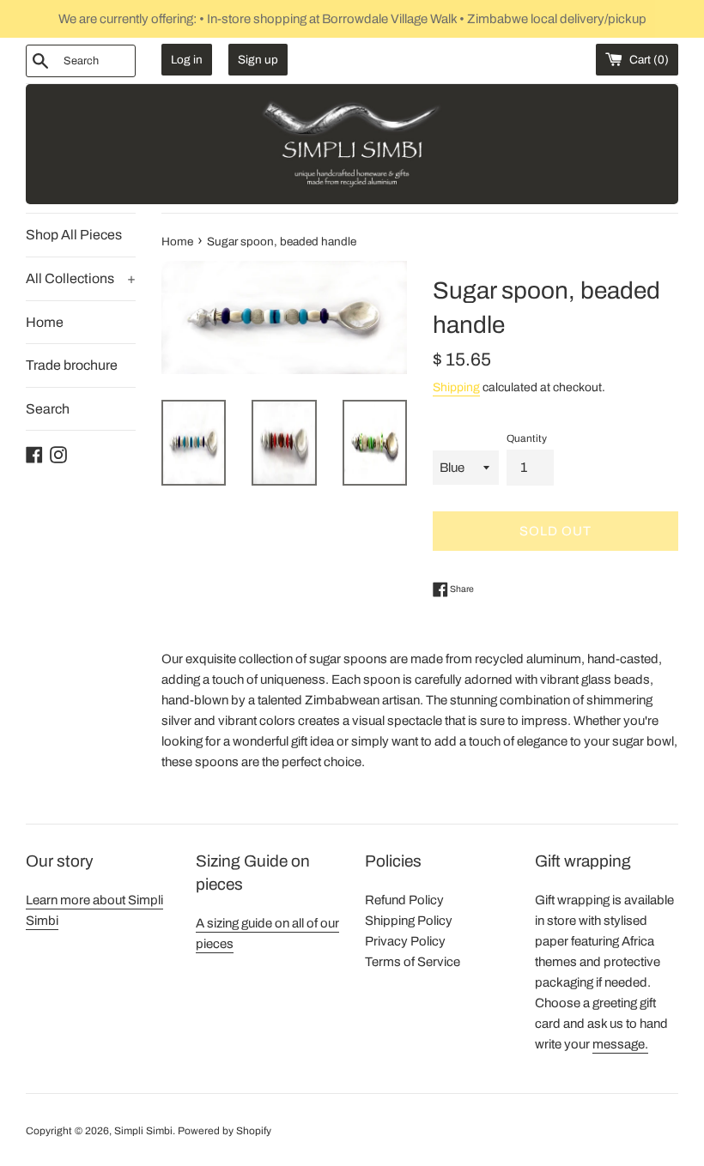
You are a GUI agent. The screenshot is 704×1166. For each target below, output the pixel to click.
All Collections (81, 278)
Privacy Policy (405, 941)
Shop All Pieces (74, 234)
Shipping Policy (408, 920)
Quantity (527, 438)
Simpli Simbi (143, 1131)
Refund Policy (404, 900)
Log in (187, 59)
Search (48, 409)
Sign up (258, 59)
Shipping (456, 387)
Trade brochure (72, 365)
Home (45, 322)
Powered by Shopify (224, 1131)
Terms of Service (412, 962)
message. (620, 1044)
